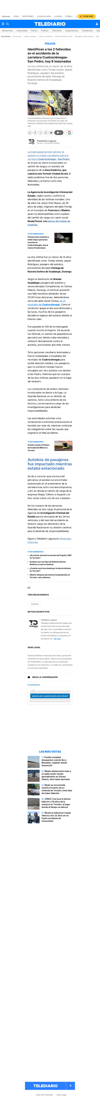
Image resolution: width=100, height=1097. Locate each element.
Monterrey (28, 16)
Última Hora (7, 30)
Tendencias (87, 30)
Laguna (58, 16)
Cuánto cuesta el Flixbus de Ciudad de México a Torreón (38, 447)
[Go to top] (70, 1086)
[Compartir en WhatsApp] (30, 132)
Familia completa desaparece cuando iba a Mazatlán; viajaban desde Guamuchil (54, 761)
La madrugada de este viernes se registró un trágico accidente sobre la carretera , (49, 155)
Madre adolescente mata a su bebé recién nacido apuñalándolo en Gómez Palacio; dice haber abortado (56, 775)
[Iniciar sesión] (97, 24)
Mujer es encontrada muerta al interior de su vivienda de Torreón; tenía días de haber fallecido (57, 789)
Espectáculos (71, 30)
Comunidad (22, 30)
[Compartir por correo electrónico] (51, 132)
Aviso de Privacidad (44, 1095)
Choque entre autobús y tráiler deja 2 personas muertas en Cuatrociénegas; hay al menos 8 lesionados (38, 242)
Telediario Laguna (46, 141)
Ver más (57, 639)
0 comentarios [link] (34, 685)
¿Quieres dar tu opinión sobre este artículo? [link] (50, 696)
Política (44, 30)
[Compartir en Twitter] (40, 132)
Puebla (68, 16)
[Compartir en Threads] (46, 132)
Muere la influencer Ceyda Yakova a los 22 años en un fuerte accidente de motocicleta (56, 816)
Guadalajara (44, 16)
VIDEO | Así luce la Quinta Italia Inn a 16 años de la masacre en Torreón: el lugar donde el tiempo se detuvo (56, 803)
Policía (34, 30)
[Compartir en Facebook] (35, 132)
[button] (68, 132)
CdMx (16, 16)
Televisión (57, 30)
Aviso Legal (61, 1095)
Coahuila (34, 604)
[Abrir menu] (3, 24)
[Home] (50, 24)
